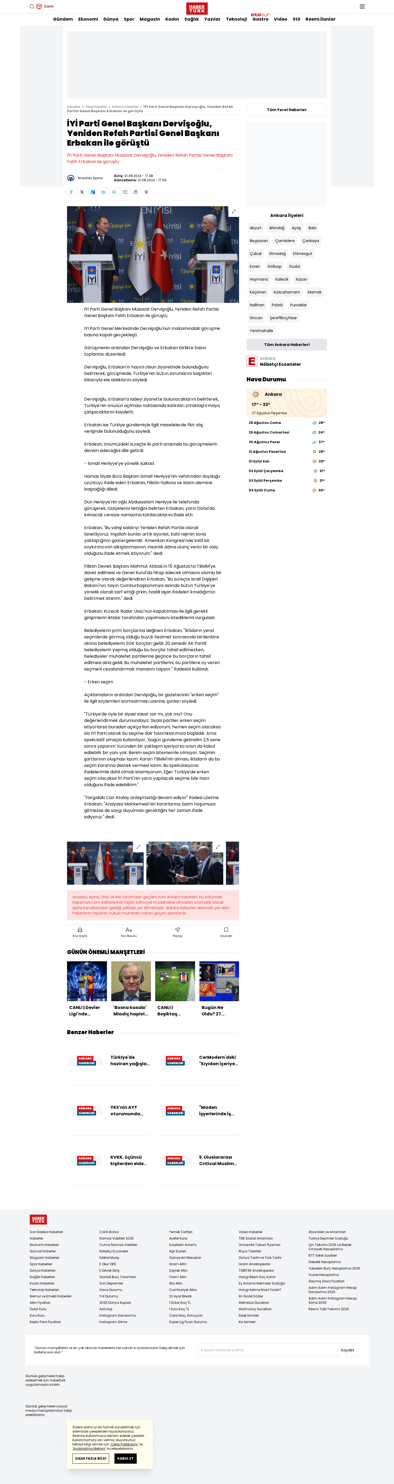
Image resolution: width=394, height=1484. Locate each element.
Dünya (110, 19)
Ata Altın (176, 1283)
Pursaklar (298, 305)
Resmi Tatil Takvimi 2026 (328, 1309)
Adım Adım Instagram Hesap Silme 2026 (332, 1300)
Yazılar (212, 19)
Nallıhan (257, 305)
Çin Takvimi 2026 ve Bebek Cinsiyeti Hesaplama (329, 1246)
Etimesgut (302, 253)
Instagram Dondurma (117, 1315)
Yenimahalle (261, 330)
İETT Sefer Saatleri (322, 1255)
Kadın (172, 19)
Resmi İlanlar (321, 19)
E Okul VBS (107, 1264)
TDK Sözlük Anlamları (256, 1238)
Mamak (315, 292)
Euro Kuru (37, 1315)
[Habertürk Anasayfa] (197, 7)
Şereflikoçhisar (283, 318)
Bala (312, 228)
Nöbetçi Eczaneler (113, 1251)
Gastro (260, 19)
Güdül (294, 266)
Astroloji (105, 1309)
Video (280, 19)
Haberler (73, 106)
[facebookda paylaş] (71, 192)
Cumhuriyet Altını (183, 1289)
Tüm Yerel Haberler (287, 109)
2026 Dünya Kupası (115, 1302)
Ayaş (296, 228)
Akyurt (256, 228)
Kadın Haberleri (42, 1283)
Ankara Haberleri (125, 106)
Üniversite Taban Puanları (259, 1244)
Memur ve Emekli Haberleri (51, 1296)
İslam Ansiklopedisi (254, 1264)
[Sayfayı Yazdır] (135, 192)
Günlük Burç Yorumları (117, 1277)
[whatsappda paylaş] (114, 192)
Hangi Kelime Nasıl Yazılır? (260, 1289)
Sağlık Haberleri (42, 1277)
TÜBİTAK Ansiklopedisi (256, 1270)
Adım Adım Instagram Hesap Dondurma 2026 (332, 1289)
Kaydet (347, 1350)
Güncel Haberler (43, 1251)
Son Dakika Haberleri (46, 1232)
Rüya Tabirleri (250, 1251)
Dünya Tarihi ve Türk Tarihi (260, 1257)
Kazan (301, 279)
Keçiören (258, 292)
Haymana (259, 279)
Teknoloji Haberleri (44, 1289)
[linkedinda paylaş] (103, 192)
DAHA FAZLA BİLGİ (90, 1458)
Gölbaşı (274, 266)
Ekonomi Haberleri (44, 1244)
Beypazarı (259, 240)
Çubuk (256, 253)
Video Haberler (250, 1232)
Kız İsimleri (247, 1322)
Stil (296, 19)
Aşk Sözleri (177, 1251)
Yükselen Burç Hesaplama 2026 (334, 1268)
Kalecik (282, 279)
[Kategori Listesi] (362, 6)
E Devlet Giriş (109, 1270)
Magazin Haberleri (44, 1257)
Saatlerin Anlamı (182, 1244)
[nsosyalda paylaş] (92, 192)
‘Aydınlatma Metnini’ (89, 1448)
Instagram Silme (113, 1322)
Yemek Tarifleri (180, 1232)
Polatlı (277, 305)
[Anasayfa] (38, 1220)
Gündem (63, 19)
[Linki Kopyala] (146, 192)
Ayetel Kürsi (178, 1238)
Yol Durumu (108, 1296)
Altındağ (276, 228)
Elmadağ (277, 253)
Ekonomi (88, 19)
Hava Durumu (110, 1289)
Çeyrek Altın (178, 1270)
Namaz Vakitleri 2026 (116, 1238)
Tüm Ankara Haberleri (287, 344)
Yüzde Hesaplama (323, 1274)
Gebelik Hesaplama (324, 1262)
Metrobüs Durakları (254, 1302)
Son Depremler (111, 1283)
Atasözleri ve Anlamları (327, 1232)
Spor (129, 19)
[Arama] (31, 6)
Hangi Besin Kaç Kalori (257, 1277)
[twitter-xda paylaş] (82, 192)
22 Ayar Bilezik (180, 1296)
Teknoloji (236, 19)
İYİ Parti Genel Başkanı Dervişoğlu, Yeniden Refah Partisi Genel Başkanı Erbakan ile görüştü (150, 108)
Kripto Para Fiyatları (45, 1322)
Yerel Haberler (96, 106)
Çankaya (310, 240)
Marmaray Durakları (255, 1309)
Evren (255, 266)
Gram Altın (178, 1264)
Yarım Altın (178, 1277)
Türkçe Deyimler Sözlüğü (328, 1238)
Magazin (150, 19)
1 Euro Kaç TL (179, 1309)
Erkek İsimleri (249, 1315)
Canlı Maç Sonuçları (186, 1315)
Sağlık (191, 19)
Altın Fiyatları (40, 1302)
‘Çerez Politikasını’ (124, 1444)
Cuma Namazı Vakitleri (118, 1244)
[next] (236, 991)
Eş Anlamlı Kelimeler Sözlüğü (262, 1283)
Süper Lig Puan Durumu (188, 1322)
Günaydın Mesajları (185, 1257)
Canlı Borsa (109, 1232)
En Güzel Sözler (251, 1296)
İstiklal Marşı (109, 1257)
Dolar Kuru (38, 1309)
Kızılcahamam (287, 292)
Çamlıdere (285, 240)
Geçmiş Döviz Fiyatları (326, 1281)
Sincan (256, 318)
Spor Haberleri (41, 1264)
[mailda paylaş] (125, 192)
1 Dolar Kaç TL (180, 1302)
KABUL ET (125, 1458)
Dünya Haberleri (42, 1270)
